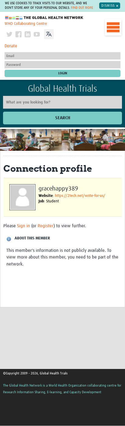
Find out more (82, 7)
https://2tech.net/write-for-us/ (80, 196)
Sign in (23, 226)
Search (62, 118)
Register (45, 226)
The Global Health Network (44, 17)
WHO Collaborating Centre (26, 24)
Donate (11, 46)
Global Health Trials (62, 88)
